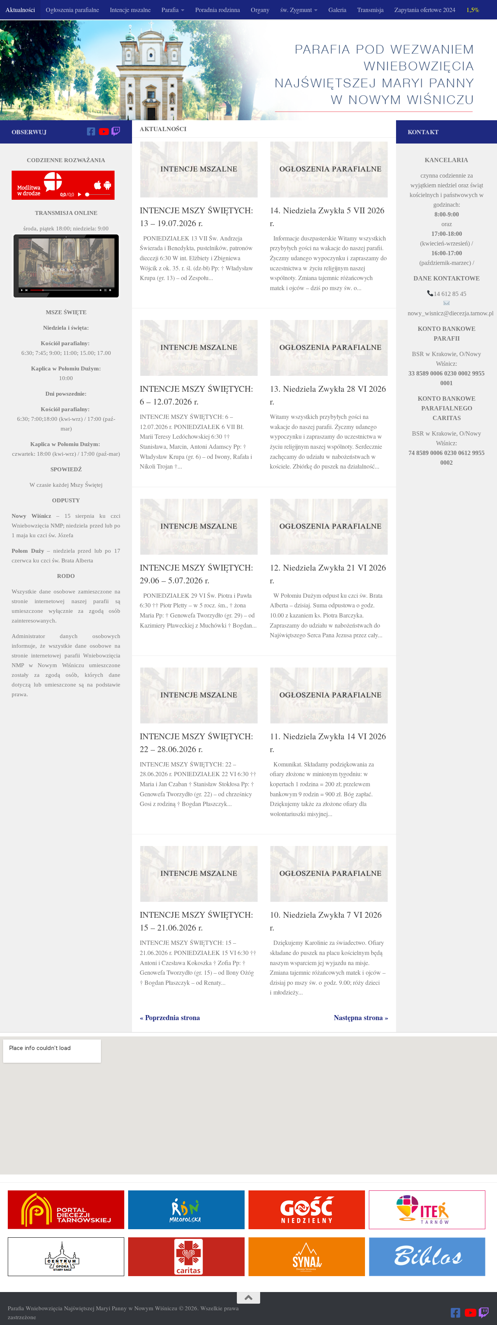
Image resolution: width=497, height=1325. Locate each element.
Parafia (170, 9)
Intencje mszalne (130, 9)
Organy (260, 9)
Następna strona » (361, 1017)
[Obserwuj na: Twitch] (115, 131)
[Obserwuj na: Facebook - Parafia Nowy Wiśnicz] (91, 131)
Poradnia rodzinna (217, 9)
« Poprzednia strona (170, 1017)
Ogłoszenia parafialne (72, 9)
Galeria (337, 9)
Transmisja (370, 9)
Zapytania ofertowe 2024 (424, 9)
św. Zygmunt (296, 9)
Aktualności (20, 9)
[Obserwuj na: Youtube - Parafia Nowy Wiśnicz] (103, 131)
